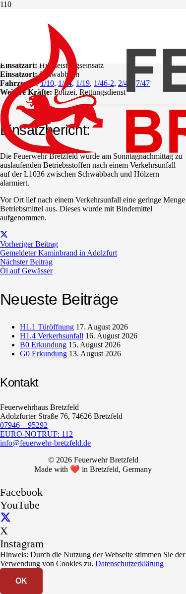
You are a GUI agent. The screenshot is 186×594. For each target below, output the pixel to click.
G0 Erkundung (43, 353)
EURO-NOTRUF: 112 (36, 434)
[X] (5, 518)
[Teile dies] (4, 235)
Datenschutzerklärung (129, 563)
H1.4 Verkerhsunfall (51, 335)
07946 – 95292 (24, 425)
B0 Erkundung (43, 344)
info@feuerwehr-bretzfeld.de (45, 443)
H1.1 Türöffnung (47, 327)
